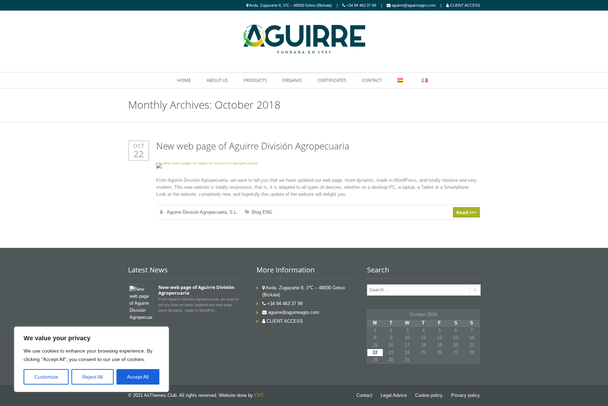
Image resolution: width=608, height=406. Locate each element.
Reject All (92, 377)
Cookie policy (429, 395)
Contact (364, 395)
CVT (258, 395)
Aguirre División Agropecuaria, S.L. (202, 212)
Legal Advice (394, 395)
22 (138, 154)
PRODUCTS (255, 80)
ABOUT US (217, 80)
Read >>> (466, 212)
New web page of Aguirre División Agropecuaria (252, 146)
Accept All (137, 377)
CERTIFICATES (332, 80)
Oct (138, 145)
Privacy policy (465, 395)
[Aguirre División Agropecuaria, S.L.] (304, 39)
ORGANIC (292, 80)
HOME (184, 80)
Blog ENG (262, 212)
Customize (46, 377)
